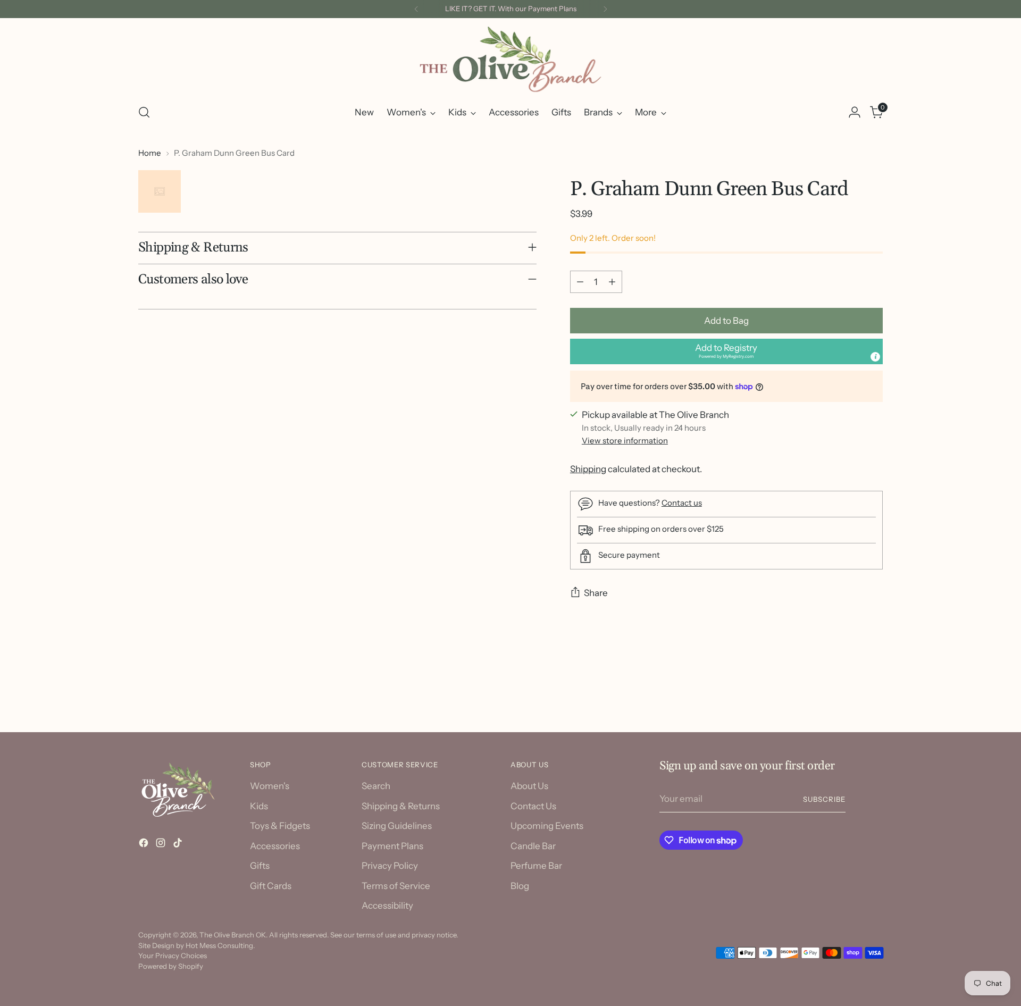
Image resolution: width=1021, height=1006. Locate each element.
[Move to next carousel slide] (874, 695)
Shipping (588, 469)
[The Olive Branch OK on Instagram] (161, 844)
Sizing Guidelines (397, 825)
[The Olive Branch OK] (510, 59)
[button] (726, 351)
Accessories (275, 846)
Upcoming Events (546, 825)
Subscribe (824, 799)
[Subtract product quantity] (580, 281)
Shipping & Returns (401, 806)
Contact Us (533, 806)
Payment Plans (392, 846)
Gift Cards (270, 886)
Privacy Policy (390, 865)
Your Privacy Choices (172, 955)
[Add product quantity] (612, 281)
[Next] (605, 9)
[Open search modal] (144, 112)
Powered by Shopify (170, 966)
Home (149, 153)
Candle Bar (533, 846)
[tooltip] (875, 357)
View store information (625, 440)
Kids (259, 806)
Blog (519, 886)
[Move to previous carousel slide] (849, 695)
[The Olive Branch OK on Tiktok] (178, 844)
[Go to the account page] (854, 112)
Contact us (682, 503)
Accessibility (387, 905)
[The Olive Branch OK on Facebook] (144, 844)
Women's (269, 786)
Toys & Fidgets (280, 825)
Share (596, 593)
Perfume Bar (536, 865)
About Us (529, 786)
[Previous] (416, 9)
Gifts (260, 865)
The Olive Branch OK (232, 934)
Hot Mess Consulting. (220, 945)
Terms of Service (396, 886)
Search (376, 786)
